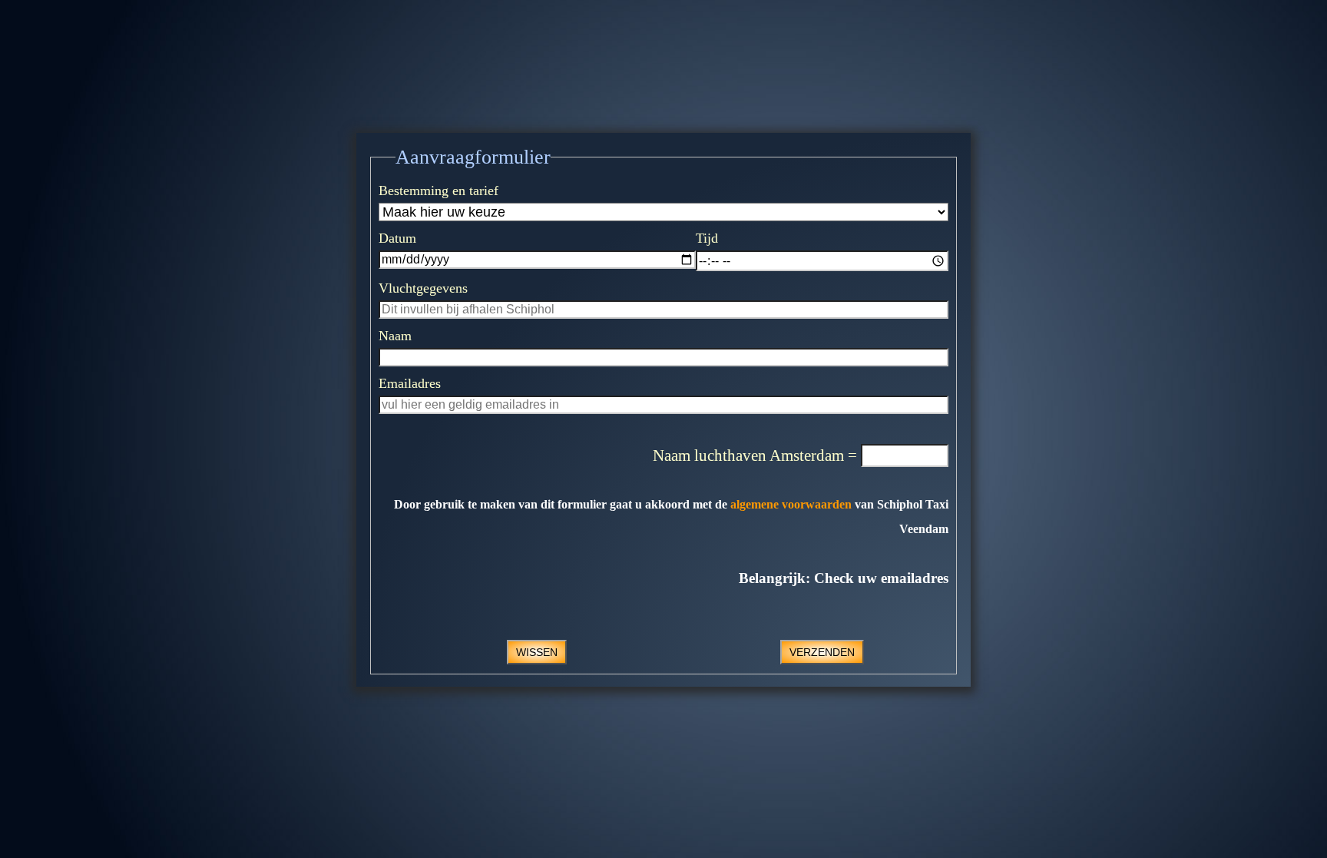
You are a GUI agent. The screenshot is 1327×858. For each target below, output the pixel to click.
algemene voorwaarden (791, 504)
